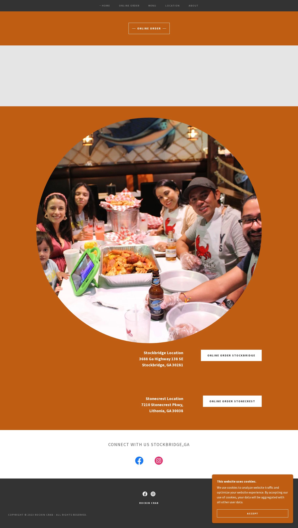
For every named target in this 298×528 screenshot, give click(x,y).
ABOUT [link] (193, 5)
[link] (139, 461)
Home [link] (106, 5)
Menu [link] (152, 5)
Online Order (149, 28)
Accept (252, 513)
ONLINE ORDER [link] (129, 5)
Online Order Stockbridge (231, 355)
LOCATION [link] (172, 5)
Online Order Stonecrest (232, 401)
